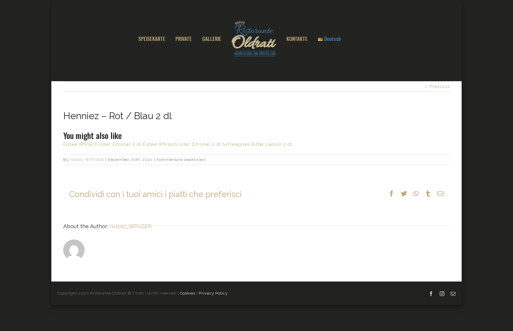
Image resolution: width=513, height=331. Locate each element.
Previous (440, 86)
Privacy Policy (213, 293)
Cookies (187, 293)
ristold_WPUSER (87, 159)
